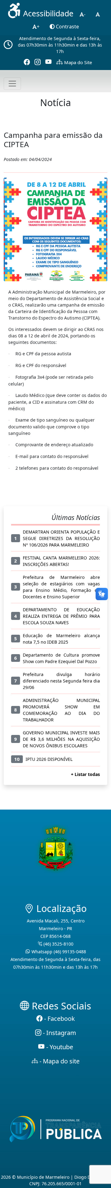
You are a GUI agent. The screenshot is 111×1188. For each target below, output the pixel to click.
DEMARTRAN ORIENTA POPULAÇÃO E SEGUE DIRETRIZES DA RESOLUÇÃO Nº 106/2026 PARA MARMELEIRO (61, 538)
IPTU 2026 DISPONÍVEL (49, 759)
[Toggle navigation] (12, 83)
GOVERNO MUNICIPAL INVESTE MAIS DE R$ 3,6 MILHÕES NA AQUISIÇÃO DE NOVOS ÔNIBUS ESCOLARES (61, 739)
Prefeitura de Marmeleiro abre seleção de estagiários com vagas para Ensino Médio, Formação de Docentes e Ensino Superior (61, 587)
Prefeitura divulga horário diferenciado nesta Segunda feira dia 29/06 (61, 680)
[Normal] (98, 14)
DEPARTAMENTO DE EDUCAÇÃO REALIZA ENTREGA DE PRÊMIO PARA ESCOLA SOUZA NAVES (61, 616)
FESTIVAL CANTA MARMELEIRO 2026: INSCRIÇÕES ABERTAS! (61, 561)
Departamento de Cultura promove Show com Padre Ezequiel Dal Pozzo (61, 658)
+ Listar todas (85, 774)
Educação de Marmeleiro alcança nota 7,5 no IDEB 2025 (61, 639)
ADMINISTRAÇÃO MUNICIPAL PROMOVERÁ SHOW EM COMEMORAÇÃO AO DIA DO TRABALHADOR (61, 710)
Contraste (67, 26)
